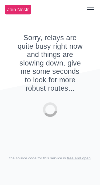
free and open (79, 158)
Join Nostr (18, 9)
